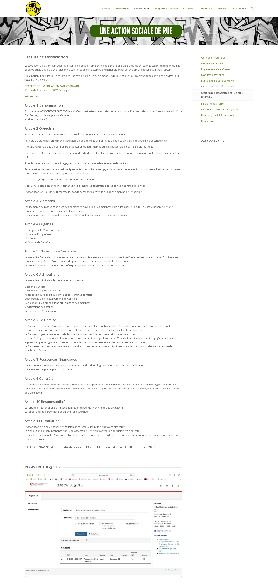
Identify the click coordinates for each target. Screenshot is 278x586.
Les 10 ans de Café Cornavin (217, 80)
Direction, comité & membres (217, 115)
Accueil (106, 8)
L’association (142, 8)
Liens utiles (205, 8)
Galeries (188, 8)
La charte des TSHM (212, 103)
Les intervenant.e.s (212, 63)
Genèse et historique (213, 57)
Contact (221, 8)
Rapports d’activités (166, 8)
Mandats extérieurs (212, 75)
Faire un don (238, 8)
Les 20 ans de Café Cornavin (217, 86)
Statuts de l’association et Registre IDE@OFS (222, 95)
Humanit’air (207, 121)
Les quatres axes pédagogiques (219, 109)
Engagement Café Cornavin (217, 69)
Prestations (122, 8)
